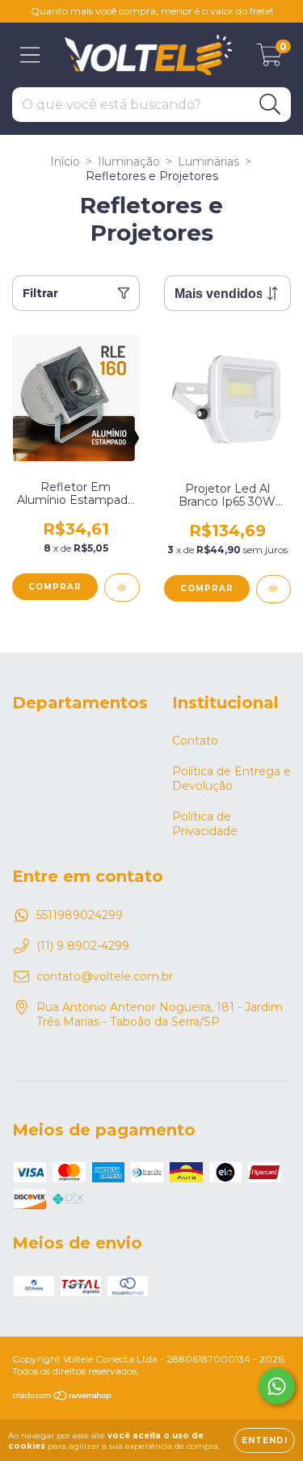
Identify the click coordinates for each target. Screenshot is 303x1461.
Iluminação (129, 161)
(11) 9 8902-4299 (82, 945)
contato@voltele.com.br (104, 976)
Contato (195, 740)
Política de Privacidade (205, 823)
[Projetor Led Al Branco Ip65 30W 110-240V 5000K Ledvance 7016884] (274, 589)
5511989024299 (79, 915)
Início (65, 161)
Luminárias (208, 161)
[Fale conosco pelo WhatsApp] (277, 1386)
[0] (269, 59)
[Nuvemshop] (62, 1398)
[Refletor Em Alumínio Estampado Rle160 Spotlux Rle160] (122, 587)
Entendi (265, 1440)
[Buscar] (270, 105)
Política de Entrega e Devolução (231, 778)
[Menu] (30, 55)
